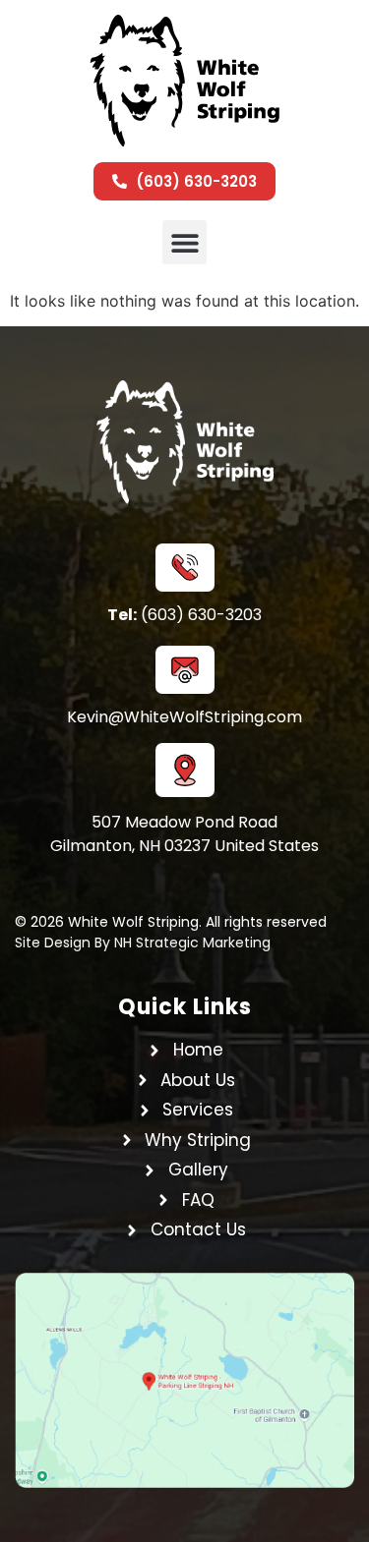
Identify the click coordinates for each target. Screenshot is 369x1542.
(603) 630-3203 (184, 614)
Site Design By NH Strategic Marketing (143, 942)
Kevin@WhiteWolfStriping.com (184, 717)
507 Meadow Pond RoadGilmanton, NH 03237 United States (184, 834)
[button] (184, 242)
